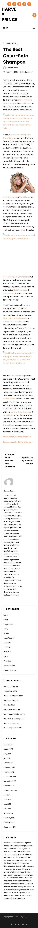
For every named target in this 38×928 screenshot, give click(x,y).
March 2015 (8, 813)
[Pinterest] (19, 4)
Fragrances (8, 624)
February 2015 (9, 818)
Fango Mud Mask (10, 691)
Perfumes (7, 652)
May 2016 (7, 753)
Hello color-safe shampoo (15, 318)
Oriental (7, 647)
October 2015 (9, 786)
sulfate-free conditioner (14, 321)
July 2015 (7, 795)
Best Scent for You (11, 686)
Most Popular (9, 638)
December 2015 (10, 776)
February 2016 (9, 767)
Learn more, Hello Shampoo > (17, 436)
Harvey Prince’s (25, 100)
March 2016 (8, 763)
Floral (6, 620)
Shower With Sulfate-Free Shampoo (10, 460)
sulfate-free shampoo (21, 412)
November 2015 (10, 781)
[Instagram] (29, 4)
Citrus (6, 615)
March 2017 (8, 744)
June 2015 (7, 799)
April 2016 (7, 758)
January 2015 (9, 822)
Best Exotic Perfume (12, 709)
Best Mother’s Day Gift (13, 728)
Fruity (6, 629)
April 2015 (7, 808)
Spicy (6, 656)
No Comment (27, 72)
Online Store (8, 425)
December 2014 (10, 827)
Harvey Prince (12, 68)
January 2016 (9, 772)
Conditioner (24, 103)
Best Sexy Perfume (11, 700)
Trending (7, 661)
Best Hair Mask (9, 705)
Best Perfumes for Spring (14, 719)
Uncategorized (11, 43)
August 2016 (8, 749)
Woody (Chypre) (10, 670)
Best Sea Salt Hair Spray (13, 696)
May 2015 (7, 804)
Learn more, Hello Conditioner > (18, 442)
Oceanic (7, 642)
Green (6, 633)
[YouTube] (24, 4)
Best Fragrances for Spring (14, 714)
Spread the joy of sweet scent (27, 460)
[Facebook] (9, 4)
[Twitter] (14, 4)
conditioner (8, 415)
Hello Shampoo (10, 103)
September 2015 (10, 790)
